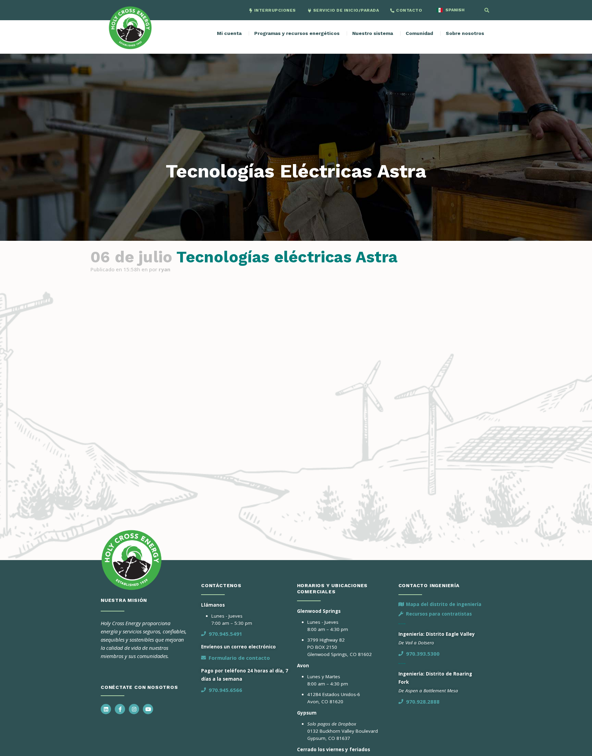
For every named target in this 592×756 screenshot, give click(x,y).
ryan (164, 269)
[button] (486, 10)
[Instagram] (134, 709)
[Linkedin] (106, 709)
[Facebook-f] (120, 709)
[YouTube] (148, 709)
